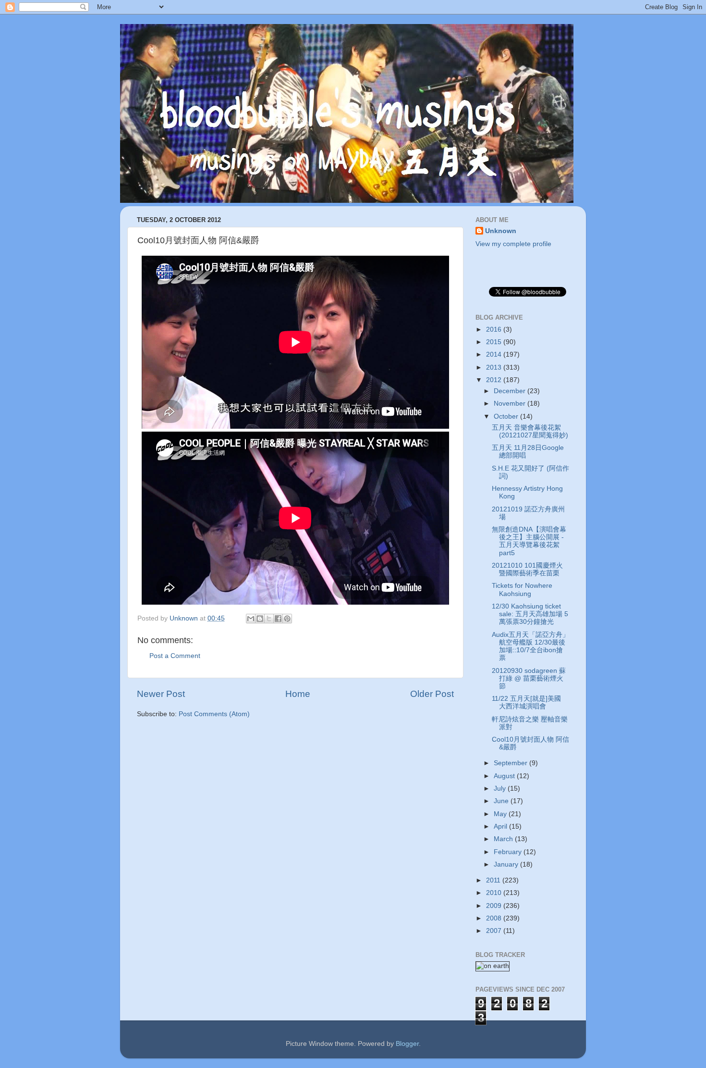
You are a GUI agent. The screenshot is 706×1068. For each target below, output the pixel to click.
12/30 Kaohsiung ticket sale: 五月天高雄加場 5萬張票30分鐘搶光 (530, 614)
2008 (494, 918)
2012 (494, 380)
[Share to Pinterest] (287, 618)
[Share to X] (269, 618)
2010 (494, 892)
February (508, 852)
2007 (494, 930)
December (510, 391)
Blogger (407, 1043)
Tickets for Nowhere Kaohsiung (522, 589)
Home (297, 694)
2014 (494, 354)
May (501, 814)
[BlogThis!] (260, 618)
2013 (494, 367)
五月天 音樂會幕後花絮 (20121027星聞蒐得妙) (530, 431)
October (507, 416)
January (507, 864)
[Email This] (251, 618)
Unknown (500, 231)
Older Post (432, 694)
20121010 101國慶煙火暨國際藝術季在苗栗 (527, 569)
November (510, 403)
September (511, 763)
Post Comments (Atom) (214, 714)
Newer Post (161, 694)
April (501, 826)
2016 (494, 329)
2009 (494, 905)
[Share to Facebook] (278, 618)
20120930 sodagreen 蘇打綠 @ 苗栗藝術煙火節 (529, 678)
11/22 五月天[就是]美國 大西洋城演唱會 (526, 702)
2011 (494, 880)
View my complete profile (513, 244)
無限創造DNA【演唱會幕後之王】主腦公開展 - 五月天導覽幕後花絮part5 (529, 541)
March (504, 839)
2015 (494, 342)
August (505, 776)
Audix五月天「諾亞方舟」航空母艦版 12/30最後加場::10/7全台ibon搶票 (530, 646)
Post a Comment (174, 655)
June (502, 801)
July (501, 788)
